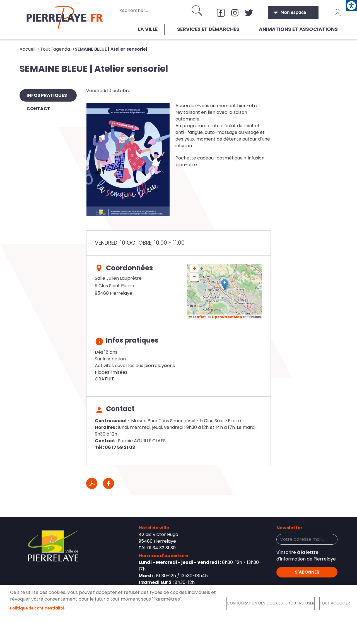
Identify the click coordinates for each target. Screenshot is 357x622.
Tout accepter (335, 603)
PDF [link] (91, 483)
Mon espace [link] (293, 12)
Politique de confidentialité (37, 608)
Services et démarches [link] (208, 29)
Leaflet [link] (199, 316)
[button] (224, 284)
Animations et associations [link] (298, 29)
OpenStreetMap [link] (227, 316)
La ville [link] (148, 29)
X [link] (249, 12)
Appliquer (197, 10)
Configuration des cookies (255, 603)
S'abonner (307, 572)
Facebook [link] (221, 12)
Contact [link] (38, 108)
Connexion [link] (338, 12)
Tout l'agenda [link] (55, 49)
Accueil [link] (27, 49)
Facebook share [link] (108, 483)
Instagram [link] (235, 12)
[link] (351, 5)
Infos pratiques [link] (46, 95)
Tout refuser (301, 603)
